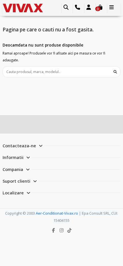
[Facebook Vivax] (53, 230)
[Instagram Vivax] (61, 230)
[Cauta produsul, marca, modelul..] (115, 71)
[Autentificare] (88, 8)
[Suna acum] (77, 8)
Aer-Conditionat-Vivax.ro (57, 213)
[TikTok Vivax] (69, 230)
